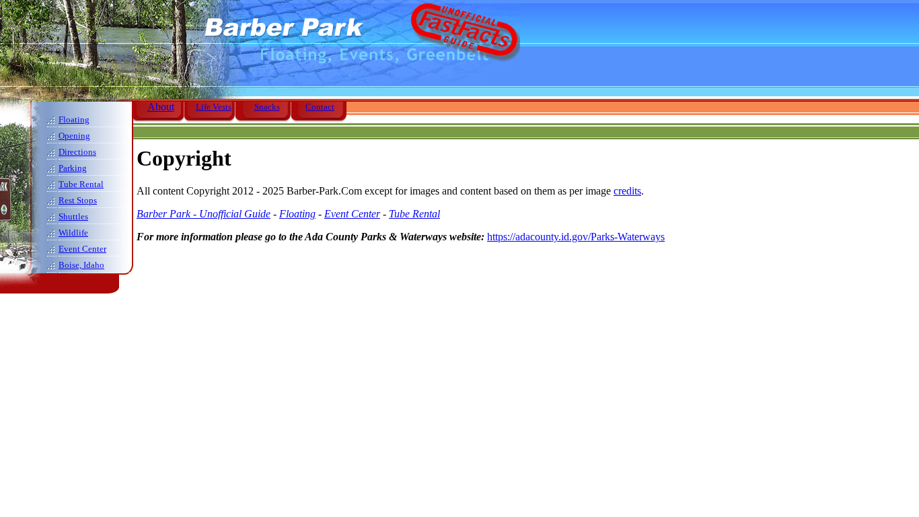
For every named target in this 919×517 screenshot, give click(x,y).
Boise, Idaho (81, 265)
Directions (77, 152)
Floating (74, 119)
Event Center (82, 249)
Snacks (267, 107)
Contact (319, 107)
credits (627, 191)
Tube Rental (81, 184)
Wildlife (73, 233)
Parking (73, 168)
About (160, 106)
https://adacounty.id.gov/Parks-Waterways (576, 236)
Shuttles (73, 216)
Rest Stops (78, 200)
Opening (74, 136)
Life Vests (213, 107)
